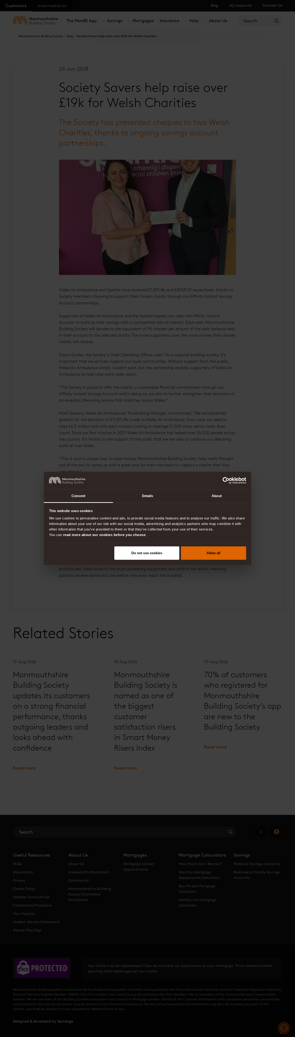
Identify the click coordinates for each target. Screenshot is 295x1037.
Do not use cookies (146, 553)
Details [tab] (147, 496)
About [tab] (217, 496)
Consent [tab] (78, 496)
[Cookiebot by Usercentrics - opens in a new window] (226, 480)
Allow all (213, 553)
